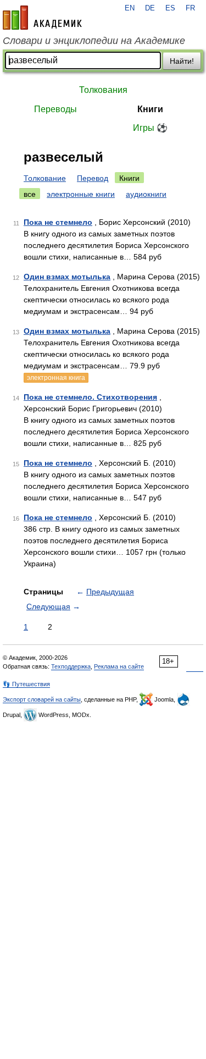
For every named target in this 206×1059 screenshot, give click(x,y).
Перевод (92, 178)
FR (190, 8)
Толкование (45, 178)
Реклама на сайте (119, 666)
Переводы (55, 109)
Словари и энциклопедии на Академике (94, 40)
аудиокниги (146, 194)
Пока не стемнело (58, 222)
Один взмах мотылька (67, 276)
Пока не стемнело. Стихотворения (90, 397)
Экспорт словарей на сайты (42, 699)
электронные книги (81, 194)
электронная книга (56, 378)
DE (150, 8)
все (30, 194)
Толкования (103, 90)
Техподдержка (71, 666)
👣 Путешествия (26, 684)
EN (130, 8)
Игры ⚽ (150, 128)
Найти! (182, 61)
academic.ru (42, 17)
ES (170, 8)
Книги (150, 109)
